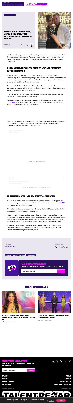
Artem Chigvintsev (31, 255)
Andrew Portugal (10, 246)
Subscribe (61, 271)
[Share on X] (59, 247)
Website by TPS (66, 389)
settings (51, 401)
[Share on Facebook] (56, 247)
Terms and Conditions (62, 384)
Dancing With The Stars (19, 5)
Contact (67, 379)
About (68, 376)
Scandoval (37, 86)
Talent (4, 376)
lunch (14, 102)
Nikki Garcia (22, 255)
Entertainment (8, 382)
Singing (5, 379)
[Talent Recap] (37, 4)
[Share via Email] (67, 247)
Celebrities (6, 384)
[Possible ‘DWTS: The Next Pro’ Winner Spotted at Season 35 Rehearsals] (54, 302)
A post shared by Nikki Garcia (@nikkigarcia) (36, 187)
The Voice (4, 5)
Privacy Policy (65, 382)
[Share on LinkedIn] (64, 247)
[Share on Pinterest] (62, 247)
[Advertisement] (36, 112)
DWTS (61, 203)
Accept (61, 400)
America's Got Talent (10, 5)
